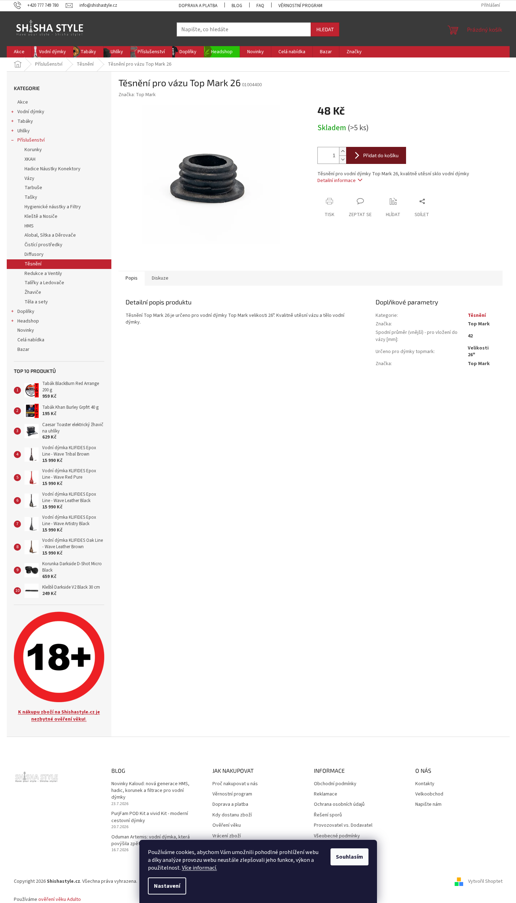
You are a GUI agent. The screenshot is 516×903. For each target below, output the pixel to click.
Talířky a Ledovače (44, 282)
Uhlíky (23, 130)
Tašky (30, 197)
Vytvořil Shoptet (485, 881)
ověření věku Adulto (59, 899)
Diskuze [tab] (160, 278)
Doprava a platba (198, 5)
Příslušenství (31, 140)
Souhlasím (349, 857)
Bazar (23, 349)
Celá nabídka (30, 339)
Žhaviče (32, 292)
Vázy (29, 178)
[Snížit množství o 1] (342, 159)
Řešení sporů (328, 815)
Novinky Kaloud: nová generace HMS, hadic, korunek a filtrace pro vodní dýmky (150, 791)
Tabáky (25, 121)
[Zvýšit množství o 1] (342, 151)
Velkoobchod (429, 794)
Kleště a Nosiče (40, 216)
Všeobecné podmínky (337, 836)
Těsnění (32, 264)
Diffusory (34, 254)
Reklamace (325, 794)
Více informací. (199, 868)
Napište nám (428, 804)
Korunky (33, 149)
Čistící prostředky (43, 244)
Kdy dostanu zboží (232, 815)
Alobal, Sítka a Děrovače (50, 235)
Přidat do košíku (381, 155)
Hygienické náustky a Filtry (52, 206)
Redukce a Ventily (43, 273)
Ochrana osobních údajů (339, 804)
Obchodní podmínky (335, 784)
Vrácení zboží (226, 836)
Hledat (325, 29)
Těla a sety (36, 301)
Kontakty (424, 784)
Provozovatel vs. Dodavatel (343, 825)
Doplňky (25, 311)
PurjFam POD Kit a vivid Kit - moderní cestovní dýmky (149, 817)
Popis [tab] (132, 278)
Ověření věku (226, 825)
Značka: (137, 94)
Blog (237, 5)
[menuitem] (19, 51)
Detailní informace (336, 180)
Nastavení (167, 886)
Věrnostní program (300, 5)
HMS (29, 226)
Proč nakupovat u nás (235, 784)
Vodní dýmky (30, 111)
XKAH (29, 159)
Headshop (28, 321)
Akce (22, 102)
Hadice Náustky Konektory (52, 168)
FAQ (260, 5)
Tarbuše (33, 187)
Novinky (25, 330)
